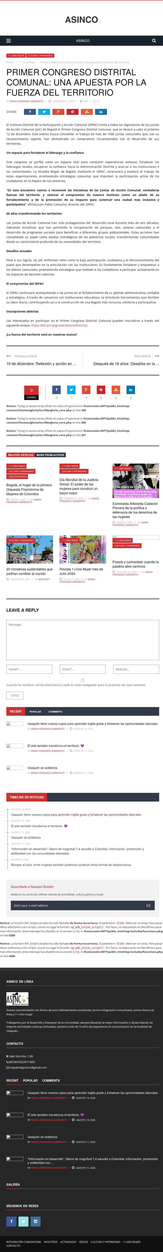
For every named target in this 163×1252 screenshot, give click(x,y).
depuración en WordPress (138, 927)
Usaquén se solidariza (42, 768)
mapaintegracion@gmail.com (28, 1067)
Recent (16, 711)
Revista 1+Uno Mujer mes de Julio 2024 (81, 571)
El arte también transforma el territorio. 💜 (56, 745)
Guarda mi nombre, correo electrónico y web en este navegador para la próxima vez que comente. (76, 685)
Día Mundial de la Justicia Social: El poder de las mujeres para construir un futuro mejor (78, 486)
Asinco (81, 19)
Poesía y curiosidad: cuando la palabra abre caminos (135, 564)
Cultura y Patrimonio (40, 55)
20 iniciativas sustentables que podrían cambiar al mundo (29, 571)
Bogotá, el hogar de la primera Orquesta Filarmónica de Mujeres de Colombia (29, 489)
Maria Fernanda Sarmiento (27, 101)
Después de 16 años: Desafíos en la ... (126, 363)
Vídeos (83, 1242)
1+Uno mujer (131, 1242)
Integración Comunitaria (23, 1242)
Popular (35, 711)
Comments (55, 711)
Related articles (20, 455)
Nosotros (51, 1242)
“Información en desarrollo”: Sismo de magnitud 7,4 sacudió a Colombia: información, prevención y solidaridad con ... (93, 1161)
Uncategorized (17, 476)
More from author (50, 455)
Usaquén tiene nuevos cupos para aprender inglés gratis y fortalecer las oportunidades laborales (93, 723)
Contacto (13, 1246)
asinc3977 (44, 579)
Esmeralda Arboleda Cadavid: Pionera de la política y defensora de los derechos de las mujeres (135, 510)
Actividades (68, 1242)
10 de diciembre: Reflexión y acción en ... (41, 363)
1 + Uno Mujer (16, 55)
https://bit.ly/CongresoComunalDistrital (59, 325)
